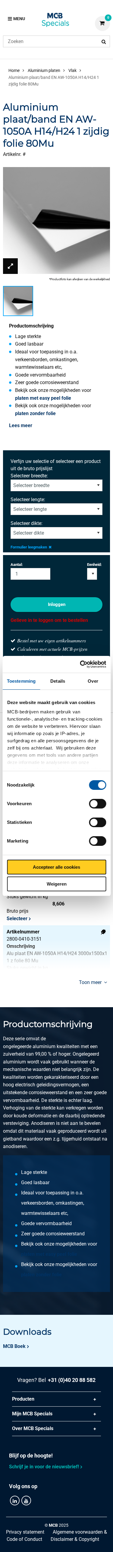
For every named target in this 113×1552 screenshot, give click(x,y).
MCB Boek (14, 1346)
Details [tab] (57, 681)
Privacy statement (25, 1532)
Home (14, 70)
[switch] (97, 804)
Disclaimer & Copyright (75, 1539)
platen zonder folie (35, 413)
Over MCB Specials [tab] (32, 1428)
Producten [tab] (23, 1399)
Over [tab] (93, 681)
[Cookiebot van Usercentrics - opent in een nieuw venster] (80, 664)
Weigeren (57, 883)
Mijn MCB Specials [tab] (32, 1414)
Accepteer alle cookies (56, 867)
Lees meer (20, 425)
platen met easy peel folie (43, 398)
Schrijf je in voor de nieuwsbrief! (44, 1467)
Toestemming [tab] (21, 681)
